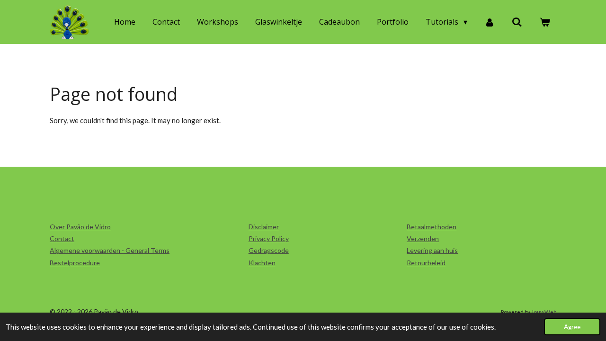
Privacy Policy (269, 238)
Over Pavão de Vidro (80, 227)
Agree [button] (572, 327)
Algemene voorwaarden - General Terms (109, 250)
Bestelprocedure (75, 263)
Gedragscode (269, 250)
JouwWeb (543, 311)
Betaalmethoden (431, 227)
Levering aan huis (432, 250)
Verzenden (423, 238)
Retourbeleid (426, 263)
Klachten (262, 263)
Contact (62, 238)
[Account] (489, 22)
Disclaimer (264, 227)
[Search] (517, 22)
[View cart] (545, 22)
